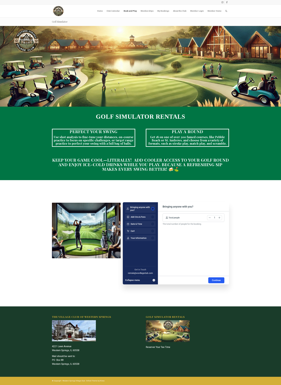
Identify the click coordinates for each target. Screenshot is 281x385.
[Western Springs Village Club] (58, 11)
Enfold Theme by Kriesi (95, 381)
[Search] (226, 11)
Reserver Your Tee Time (158, 347)
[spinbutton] (214, 217)
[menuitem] (100, 11)
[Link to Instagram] (222, 2)
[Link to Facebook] (227, 2)
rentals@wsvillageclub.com (140, 273)
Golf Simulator (60, 21)
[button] (209, 217)
